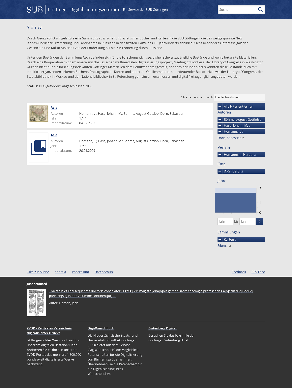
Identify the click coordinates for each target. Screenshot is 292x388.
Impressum (80, 272)
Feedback (239, 272)
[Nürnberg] (230, 171)
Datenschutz (104, 272)
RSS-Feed (258, 272)
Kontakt (60, 272)
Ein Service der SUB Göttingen (145, 9)
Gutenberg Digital (162, 328)
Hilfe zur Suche (38, 272)
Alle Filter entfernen (235, 106)
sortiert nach (203, 97)
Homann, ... (230, 131)
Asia (54, 107)
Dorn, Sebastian (231, 138)
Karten (227, 239)
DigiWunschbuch (101, 328)
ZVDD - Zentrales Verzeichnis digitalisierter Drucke (49, 330)
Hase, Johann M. (234, 125)
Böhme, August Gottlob (239, 119)
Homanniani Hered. (237, 154)
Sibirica (224, 245)
